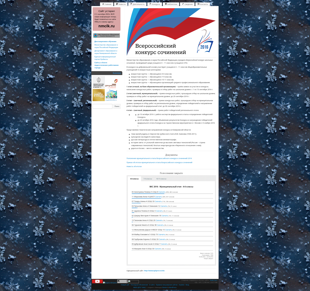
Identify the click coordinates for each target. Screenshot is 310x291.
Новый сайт (125, 285)
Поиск (117, 106)
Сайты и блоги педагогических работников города (106, 65)
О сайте (152, 285)
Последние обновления (139, 285)
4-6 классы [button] (134, 179)
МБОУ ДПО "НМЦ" (139, 287)
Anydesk (181, 285)
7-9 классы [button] (147, 179)
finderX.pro (213, 280)
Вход (187, 285)
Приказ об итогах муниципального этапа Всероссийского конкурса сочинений (159, 162)
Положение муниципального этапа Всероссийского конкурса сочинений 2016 (159, 158)
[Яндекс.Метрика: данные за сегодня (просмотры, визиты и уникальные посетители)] (110, 283)
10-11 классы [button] (161, 179)
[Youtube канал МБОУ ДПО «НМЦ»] (97, 283)
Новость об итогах (134, 166)
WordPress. (173, 287)
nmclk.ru (106, 26)
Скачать (162, 192)
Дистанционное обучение (105, 41)
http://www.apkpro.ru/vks (154, 270)
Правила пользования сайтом (167, 285)
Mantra (164, 287)
